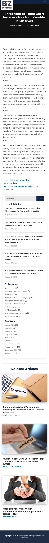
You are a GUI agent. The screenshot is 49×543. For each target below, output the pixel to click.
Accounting (9, 288)
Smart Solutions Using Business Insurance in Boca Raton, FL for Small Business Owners (23, 461)
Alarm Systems (11, 316)
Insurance (35, 25)
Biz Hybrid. (24, 535)
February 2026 (10, 344)
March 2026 (9, 341)
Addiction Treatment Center (16, 291)
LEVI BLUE (15, 25)
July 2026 (8, 328)
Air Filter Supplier (11, 310)
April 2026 (8, 337)
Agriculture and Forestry (14, 304)
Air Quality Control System (15, 313)
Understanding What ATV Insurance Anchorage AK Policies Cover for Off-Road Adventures (23, 410)
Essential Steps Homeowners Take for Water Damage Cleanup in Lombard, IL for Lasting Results (23, 256)
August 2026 (10, 325)
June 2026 (9, 331)
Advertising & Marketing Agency (17, 297)
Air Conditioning (11, 307)
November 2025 (11, 353)
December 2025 (11, 350)
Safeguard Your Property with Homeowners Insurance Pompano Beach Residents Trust (23, 511)
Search (40, 198)
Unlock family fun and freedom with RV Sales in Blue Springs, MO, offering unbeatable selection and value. (24, 239)
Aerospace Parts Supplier (14, 300)
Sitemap (24, 538)
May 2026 (8, 334)
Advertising (9, 294)
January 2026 (10, 347)
